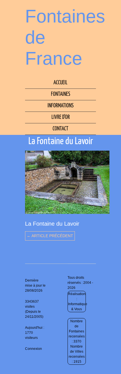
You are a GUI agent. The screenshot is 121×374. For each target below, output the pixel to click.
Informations (60, 105)
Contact (60, 129)
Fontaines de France (65, 37)
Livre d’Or (60, 117)
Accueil (60, 82)
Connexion (33, 349)
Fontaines (60, 94)
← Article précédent (50, 236)
